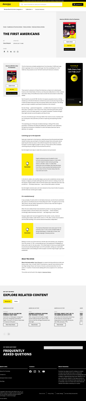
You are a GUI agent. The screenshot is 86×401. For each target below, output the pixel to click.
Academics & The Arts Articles (14, 26)
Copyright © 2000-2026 (5, 391)
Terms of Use (42, 393)
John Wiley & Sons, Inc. (17, 391)
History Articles (27, 26)
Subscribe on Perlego (69, 49)
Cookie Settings (59, 393)
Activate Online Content (6, 378)
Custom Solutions (39, 9)
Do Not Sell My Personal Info (71, 393)
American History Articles (38, 26)
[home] (7, 4)
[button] (13, 9)
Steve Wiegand (7, 43)
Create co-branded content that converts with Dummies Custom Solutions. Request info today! (43, 0)
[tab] (7, 301)
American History (46, 272)
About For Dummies (5, 371)
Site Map (2, 381)
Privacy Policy (51, 393)
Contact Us (3, 374)
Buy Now (69, 45)
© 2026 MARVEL (3, 398)
